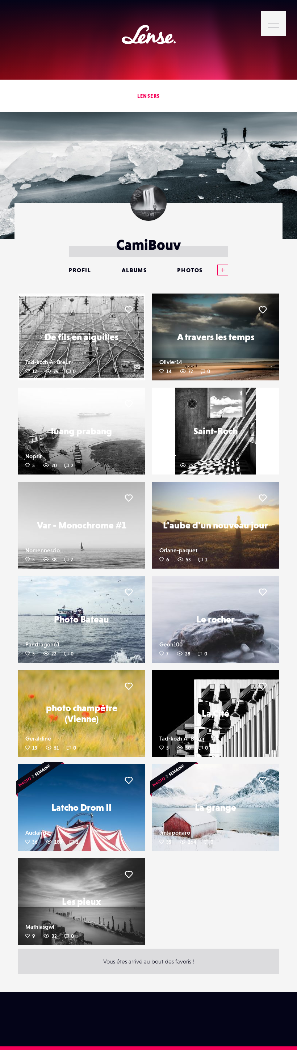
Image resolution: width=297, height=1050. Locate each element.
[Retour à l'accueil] (149, 34)
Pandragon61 (42, 644)
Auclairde (37, 832)
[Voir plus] (215, 270)
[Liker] (128, 309)
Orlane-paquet (178, 550)
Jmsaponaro (174, 832)
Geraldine (38, 738)
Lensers (148, 96)
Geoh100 (171, 644)
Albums (134, 270)
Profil (80, 270)
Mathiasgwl (39, 926)
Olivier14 (170, 362)
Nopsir (33, 456)
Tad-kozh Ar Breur (48, 362)
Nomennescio (42, 550)
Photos (190, 270)
